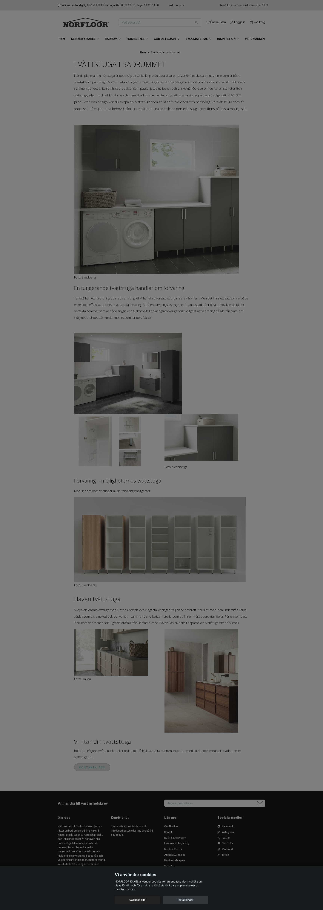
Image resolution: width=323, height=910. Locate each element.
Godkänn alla (137, 899)
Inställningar (185, 899)
